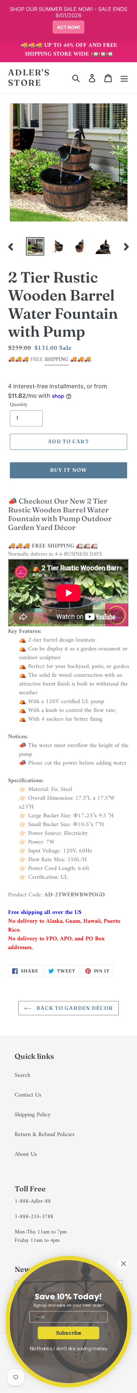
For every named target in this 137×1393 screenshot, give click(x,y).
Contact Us (28, 1095)
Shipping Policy (32, 1115)
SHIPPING (57, 360)
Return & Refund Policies (45, 1134)
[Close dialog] (123, 1263)
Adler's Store (29, 78)
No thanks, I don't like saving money (68, 1348)
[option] (35, 246)
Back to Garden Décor (74, 1008)
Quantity (18, 404)
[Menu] (124, 78)
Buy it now (68, 470)
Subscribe (68, 1332)
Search (22, 1075)
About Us (26, 1154)
